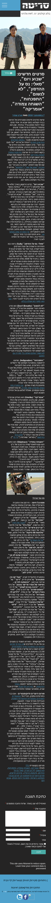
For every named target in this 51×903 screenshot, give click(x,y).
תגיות (26, 880)
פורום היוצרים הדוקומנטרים (32, 775)
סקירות (34, 880)
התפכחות (12, 768)
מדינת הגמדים (36, 540)
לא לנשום (40, 770)
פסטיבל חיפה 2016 (20, 778)
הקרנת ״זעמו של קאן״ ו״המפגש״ (29, 167)
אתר (44, 840)
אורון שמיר (17, 115)
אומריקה (35, 768)
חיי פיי (15, 437)
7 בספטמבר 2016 (36, 115)
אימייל (42, 835)
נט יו (5, 891)
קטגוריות (18, 880)
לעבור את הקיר (18, 522)
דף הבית (8, 880)
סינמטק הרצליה (30, 773)
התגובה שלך (39, 809)
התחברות (35, 887)
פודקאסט (25, 887)
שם (43, 831)
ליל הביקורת (30, 770)
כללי (27, 765)
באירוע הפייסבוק (25, 686)
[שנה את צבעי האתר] (8, 73)
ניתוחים (43, 880)
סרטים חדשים (16, 773)
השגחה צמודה (23, 768)
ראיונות (15, 887)
